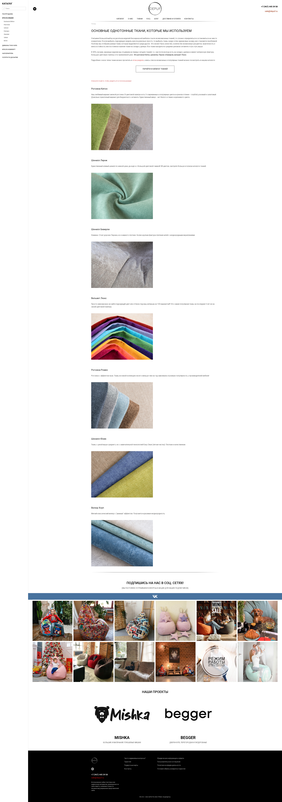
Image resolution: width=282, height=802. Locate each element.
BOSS (5, 40)
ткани (140, 19)
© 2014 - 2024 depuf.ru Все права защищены (155, 797)
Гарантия (127, 762)
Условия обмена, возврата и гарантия (171, 769)
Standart (6, 34)
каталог (120, 19)
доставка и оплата (171, 19)
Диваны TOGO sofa (9, 45)
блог (156, 19)
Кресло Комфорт (8, 49)
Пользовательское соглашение (168, 762)
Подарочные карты (131, 765)
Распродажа (7, 14)
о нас (130, 19)
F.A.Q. (148, 19)
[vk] (34, 8)
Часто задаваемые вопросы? (135, 758)
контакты (189, 19)
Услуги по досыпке (10, 57)
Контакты (127, 769)
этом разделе (138, 60)
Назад (93, 24)
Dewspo (6, 31)
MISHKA (122, 737)
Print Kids (7, 24)
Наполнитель (7, 53)
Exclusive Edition (9, 21)
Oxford (6, 28)
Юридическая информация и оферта (170, 758)
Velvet (6, 37)
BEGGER (188, 737)
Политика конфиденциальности (169, 765)
